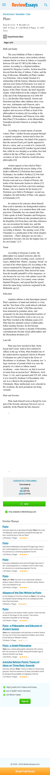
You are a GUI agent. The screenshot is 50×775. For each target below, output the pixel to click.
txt (22, 488)
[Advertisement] (25, 441)
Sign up (25, 701)
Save (26, 503)
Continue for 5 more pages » (25, 480)
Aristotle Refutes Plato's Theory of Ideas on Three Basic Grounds (20, 663)
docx (21, 493)
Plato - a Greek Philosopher (16, 645)
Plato (5, 526)
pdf (21, 490)
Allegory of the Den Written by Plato (21, 592)
